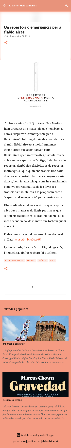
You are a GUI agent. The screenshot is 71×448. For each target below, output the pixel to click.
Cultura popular (14, 260)
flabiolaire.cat (50, 441)
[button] (6, 43)
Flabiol (31, 260)
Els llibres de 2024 (12, 400)
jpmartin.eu (19, 441)
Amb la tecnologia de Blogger (37, 434)
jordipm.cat (33, 441)
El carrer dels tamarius (23, 5)
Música (42, 260)
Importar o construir (13, 343)
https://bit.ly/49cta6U (27, 239)
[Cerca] (66, 5)
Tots (52, 260)
